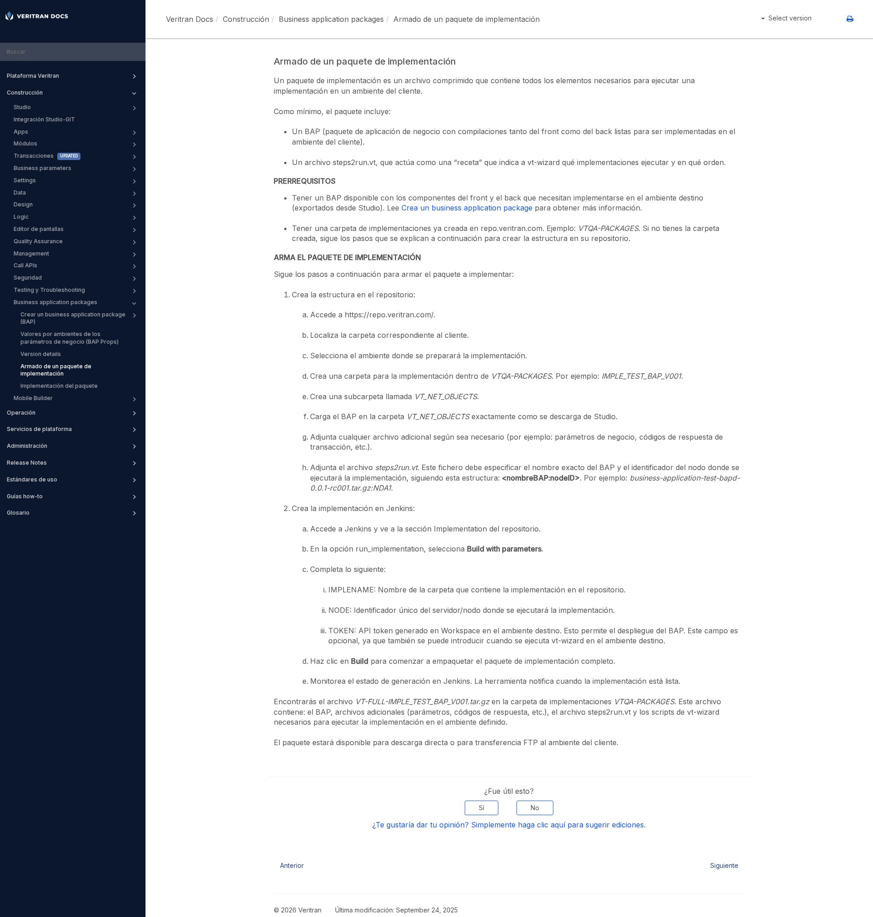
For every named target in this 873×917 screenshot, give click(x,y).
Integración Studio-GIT (44, 119)
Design (23, 204)
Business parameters (42, 168)
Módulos (25, 143)
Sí (481, 808)
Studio (22, 107)
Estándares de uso (32, 479)
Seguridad (28, 277)
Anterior (292, 865)
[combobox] (73, 52)
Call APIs (25, 265)
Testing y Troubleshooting (49, 289)
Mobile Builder (33, 398)
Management (31, 253)
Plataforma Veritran (33, 75)
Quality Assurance (38, 241)
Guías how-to (25, 496)
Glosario (18, 512)
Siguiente (724, 865)
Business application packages (55, 302)
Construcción (25, 92)
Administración (27, 445)
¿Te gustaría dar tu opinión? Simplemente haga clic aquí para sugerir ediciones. (509, 824)
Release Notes (27, 462)
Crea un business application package (466, 207)
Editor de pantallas (39, 228)
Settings (25, 180)
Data (20, 192)
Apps (21, 131)
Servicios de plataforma (39, 429)
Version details (40, 354)
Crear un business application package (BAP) (72, 318)
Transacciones (34, 155)
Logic (21, 216)
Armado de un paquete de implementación (55, 370)
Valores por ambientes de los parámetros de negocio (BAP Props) (69, 338)
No (535, 808)
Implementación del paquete (59, 385)
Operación (21, 412)
